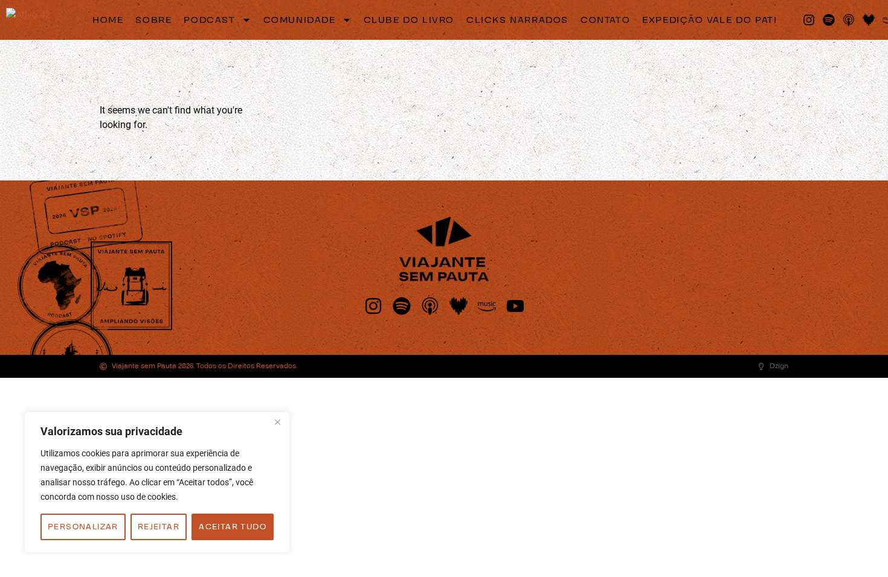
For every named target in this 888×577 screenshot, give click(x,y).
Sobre (153, 20)
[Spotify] (828, 19)
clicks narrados (517, 20)
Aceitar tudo (232, 527)
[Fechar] (277, 422)
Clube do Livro (409, 20)
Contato (605, 20)
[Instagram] (808, 19)
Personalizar (83, 527)
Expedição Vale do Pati (709, 20)
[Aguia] (28, 19)
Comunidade (299, 20)
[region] (157, 482)
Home (107, 20)
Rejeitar (158, 527)
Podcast (209, 20)
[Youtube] (515, 306)
